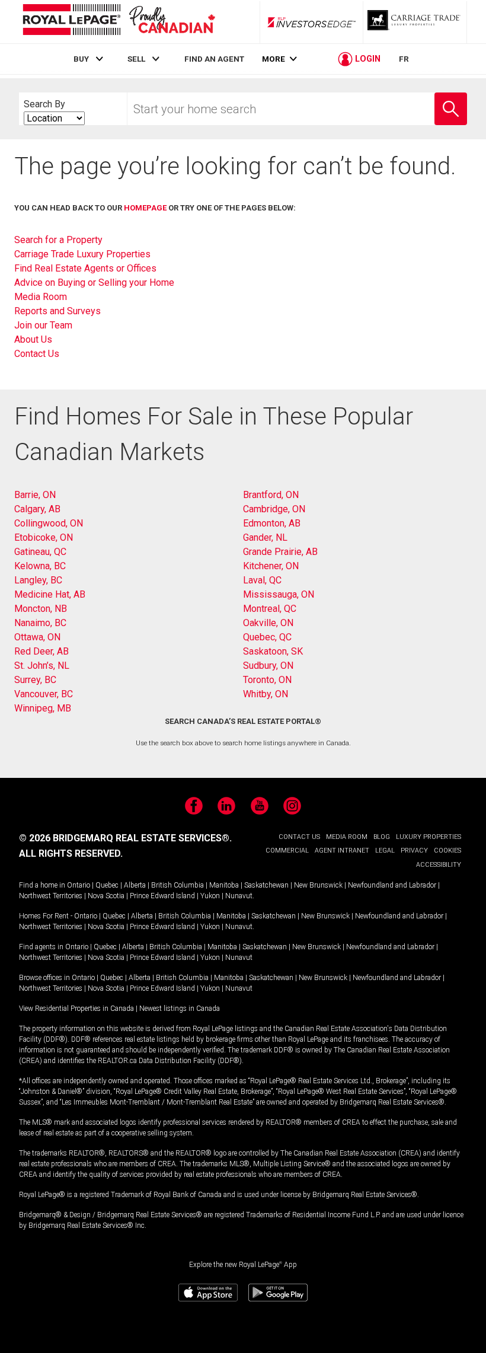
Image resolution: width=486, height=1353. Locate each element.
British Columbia (177, 885)
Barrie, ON (35, 494)
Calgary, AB (37, 509)
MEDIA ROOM (346, 837)
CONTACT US (299, 837)
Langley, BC (38, 580)
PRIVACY (414, 850)
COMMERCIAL (287, 850)
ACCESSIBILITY (438, 865)
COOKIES (447, 850)
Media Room (40, 296)
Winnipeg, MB (42, 708)
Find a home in (42, 885)
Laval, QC (262, 580)
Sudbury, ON (268, 665)
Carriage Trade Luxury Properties (82, 254)
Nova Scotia (106, 896)
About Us (33, 339)
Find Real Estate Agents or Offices (85, 268)
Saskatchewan (266, 885)
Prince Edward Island (162, 896)
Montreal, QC (269, 608)
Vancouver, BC (43, 694)
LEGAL (385, 850)
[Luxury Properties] (414, 22)
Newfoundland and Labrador (392, 885)
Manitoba (224, 885)
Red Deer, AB (41, 651)
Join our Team (43, 325)
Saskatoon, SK (273, 651)
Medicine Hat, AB (49, 594)
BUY (81, 58)
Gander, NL (265, 537)
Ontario (78, 885)
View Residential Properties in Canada (76, 1008)
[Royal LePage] (118, 21)
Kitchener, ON (271, 566)
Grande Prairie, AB (280, 551)
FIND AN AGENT (214, 58)
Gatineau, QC (40, 551)
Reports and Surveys (57, 311)
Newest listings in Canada (179, 1008)
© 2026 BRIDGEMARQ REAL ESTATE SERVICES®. (125, 838)
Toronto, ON (267, 679)
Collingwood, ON (48, 523)
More (273, 59)
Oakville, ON (268, 622)
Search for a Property (58, 239)
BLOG (381, 837)
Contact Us (36, 353)
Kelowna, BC (40, 566)
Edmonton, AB (271, 523)
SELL (136, 58)
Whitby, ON (265, 694)
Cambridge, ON (274, 509)
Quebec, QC (267, 637)
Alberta (135, 885)
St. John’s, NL (41, 665)
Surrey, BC (35, 679)
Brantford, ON (271, 494)
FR (404, 58)
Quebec (107, 885)
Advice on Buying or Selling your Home (94, 282)
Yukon (210, 896)
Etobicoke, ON (43, 537)
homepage (145, 207)
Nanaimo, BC (40, 622)
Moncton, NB (40, 608)
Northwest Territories (50, 896)
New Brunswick (318, 885)
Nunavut (238, 896)
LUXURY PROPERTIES (428, 837)
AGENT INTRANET (342, 850)
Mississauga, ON (278, 594)
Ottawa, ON (37, 637)
